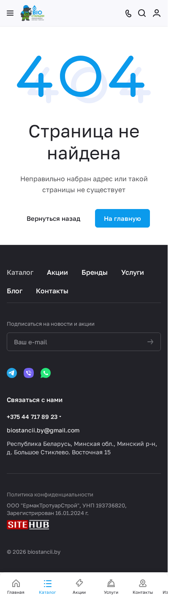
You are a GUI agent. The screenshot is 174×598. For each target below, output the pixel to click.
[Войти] (156, 13)
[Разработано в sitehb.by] (28, 525)
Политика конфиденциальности (50, 494)
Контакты (52, 291)
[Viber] (29, 373)
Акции (57, 272)
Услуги (132, 272)
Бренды (95, 272)
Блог (14, 291)
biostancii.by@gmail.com (43, 430)
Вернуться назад (53, 218)
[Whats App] (46, 373)
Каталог (20, 272)
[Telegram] (12, 373)
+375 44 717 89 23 (32, 416)
